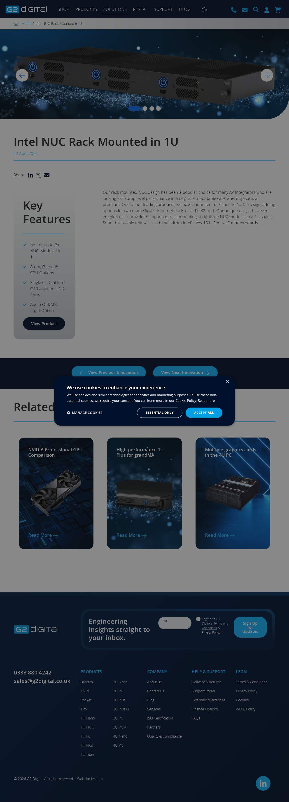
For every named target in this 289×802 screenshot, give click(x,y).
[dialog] (144, 401)
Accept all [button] (204, 412)
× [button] (227, 381)
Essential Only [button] (160, 412)
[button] (84, 413)
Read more (206, 400)
